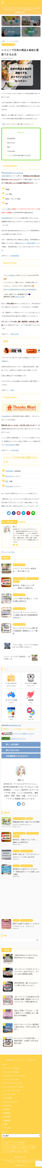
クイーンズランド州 (11, 1079)
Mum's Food (11, 143)
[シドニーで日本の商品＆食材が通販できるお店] (23, 513)
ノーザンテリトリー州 (12, 1090)
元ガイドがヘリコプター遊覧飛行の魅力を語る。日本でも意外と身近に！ (26, 1026)
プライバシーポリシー (20, 1060)
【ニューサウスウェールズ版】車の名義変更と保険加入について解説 (25, 631)
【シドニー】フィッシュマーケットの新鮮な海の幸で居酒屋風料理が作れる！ (25, 615)
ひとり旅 (7, 1128)
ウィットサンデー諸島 (17, 1143)
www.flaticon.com (15, 725)
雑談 (5, 1124)
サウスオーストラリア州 (12, 1083)
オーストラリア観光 (11, 1072)
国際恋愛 (7, 1120)
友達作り (7, 1109)
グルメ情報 (22, 1147)
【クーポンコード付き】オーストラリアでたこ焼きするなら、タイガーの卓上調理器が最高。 (26, 971)
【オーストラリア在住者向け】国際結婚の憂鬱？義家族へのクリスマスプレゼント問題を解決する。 (26, 999)
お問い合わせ (31, 1060)
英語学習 (7, 1117)
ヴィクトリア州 (9, 1094)
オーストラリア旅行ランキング (23, 733)
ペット (5, 1151)
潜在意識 (12, 1151)
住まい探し (8, 1105)
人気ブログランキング (18, 738)
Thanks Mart (11, 151)
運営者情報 (10, 1060)
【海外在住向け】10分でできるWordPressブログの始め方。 (26, 956)
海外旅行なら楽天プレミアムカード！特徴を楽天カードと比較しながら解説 (26, 871)
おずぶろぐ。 (21, 12)
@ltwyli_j (13, 275)
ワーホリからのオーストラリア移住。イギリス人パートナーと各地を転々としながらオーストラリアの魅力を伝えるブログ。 (21, 1161)
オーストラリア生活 (9, 552)
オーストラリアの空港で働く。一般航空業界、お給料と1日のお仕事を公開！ (26, 1040)
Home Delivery (10, 445)
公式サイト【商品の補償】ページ (29, 243)
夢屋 (8, 147)
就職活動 (7, 1113)
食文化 (25, 1151)
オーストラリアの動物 (9, 1147)
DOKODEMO (11, 138)
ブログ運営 (8, 1098)
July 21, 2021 (20, 296)
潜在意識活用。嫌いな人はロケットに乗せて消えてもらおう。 (26, 984)
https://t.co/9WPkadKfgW (11, 289)
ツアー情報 (31, 1147)
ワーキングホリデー (11, 1102)
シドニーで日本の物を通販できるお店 (18, 155)
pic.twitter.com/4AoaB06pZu (27, 289)
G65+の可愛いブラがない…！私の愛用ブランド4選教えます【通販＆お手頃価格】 (26, 1013)
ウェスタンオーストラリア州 (14, 1076)
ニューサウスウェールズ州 (13, 1087)
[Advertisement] (21, 899)
